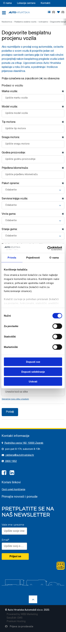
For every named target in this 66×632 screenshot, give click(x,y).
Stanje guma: (9, 229)
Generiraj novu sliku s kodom (15, 399)
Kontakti (45, 3)
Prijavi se (15, 556)
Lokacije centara (26, 3)
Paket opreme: (11, 183)
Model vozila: (10, 107)
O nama (7, 3)
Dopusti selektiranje (33, 371)
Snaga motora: (11, 137)
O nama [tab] (54, 257)
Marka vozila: (10, 91)
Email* (5, 539)
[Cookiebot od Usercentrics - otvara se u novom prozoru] (47, 248)
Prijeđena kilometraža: (15, 168)
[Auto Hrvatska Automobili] (19, 12)
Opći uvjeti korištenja (13, 490)
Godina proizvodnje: (14, 153)
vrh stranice (33, 599)
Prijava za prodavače (21, 627)
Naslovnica (7, 22)
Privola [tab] (12, 257)
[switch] (57, 326)
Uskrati (33, 381)
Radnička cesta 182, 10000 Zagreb (23, 443)
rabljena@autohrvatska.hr (19, 455)
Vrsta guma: (9, 214)
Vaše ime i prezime (13, 524)
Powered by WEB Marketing (22, 614)
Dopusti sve (33, 361)
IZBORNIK (5, 13)
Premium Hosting (16, 621)
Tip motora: (9, 122)
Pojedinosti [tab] (33, 257)
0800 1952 (11, 461)
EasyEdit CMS (15, 618)
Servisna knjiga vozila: (15, 199)
